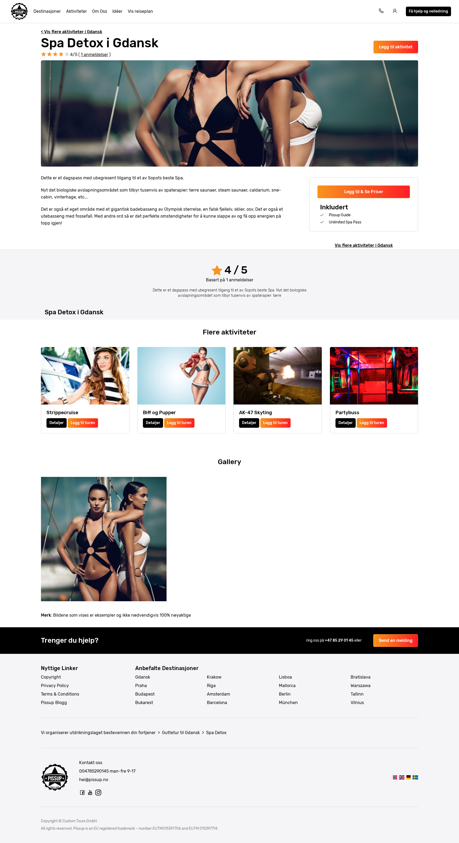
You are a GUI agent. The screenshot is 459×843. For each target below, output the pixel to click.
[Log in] (395, 11)
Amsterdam (218, 694)
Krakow (214, 677)
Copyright (51, 677)
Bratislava (361, 677)
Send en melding (396, 640)
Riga (211, 685)
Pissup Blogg (54, 702)
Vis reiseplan (140, 11)
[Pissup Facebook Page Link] (82, 792)
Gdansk (142, 677)
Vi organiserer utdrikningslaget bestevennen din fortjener (98, 732)
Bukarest (144, 702)
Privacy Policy (55, 685)
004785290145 (94, 771)
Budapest (145, 694)
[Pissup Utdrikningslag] (19, 11)
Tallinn (357, 694)
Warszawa (361, 685)
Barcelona (217, 702)
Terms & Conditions (60, 694)
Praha (141, 685)
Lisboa (285, 677)
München (288, 702)
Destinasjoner (47, 11)
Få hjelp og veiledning (428, 11)
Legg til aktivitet (396, 46)
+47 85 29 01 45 (339, 640)
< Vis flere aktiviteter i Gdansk (71, 31)
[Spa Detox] (395, 777)
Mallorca (287, 685)
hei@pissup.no (93, 779)
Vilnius (357, 702)
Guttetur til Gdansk (181, 732)
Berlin (285, 694)
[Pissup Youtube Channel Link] (90, 792)
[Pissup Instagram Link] (98, 792)
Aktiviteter (76, 11)
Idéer (117, 11)
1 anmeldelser (94, 54)
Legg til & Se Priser (363, 191)
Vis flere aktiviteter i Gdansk (364, 245)
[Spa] (408, 777)
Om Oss (99, 11)
